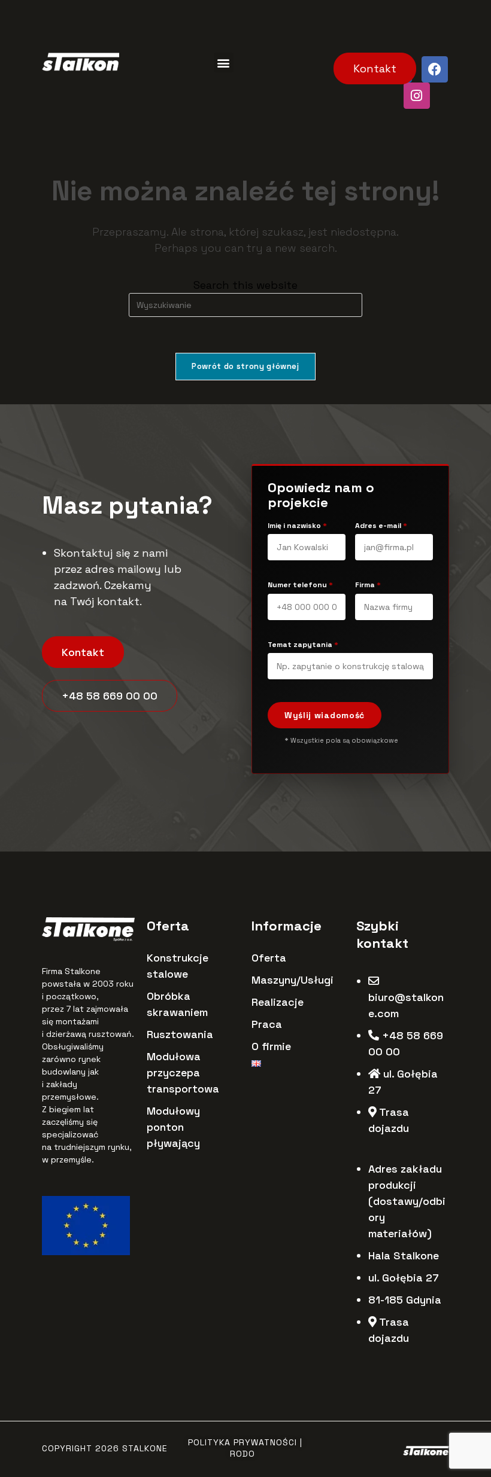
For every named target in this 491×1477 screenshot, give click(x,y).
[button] (224, 62)
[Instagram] (417, 96)
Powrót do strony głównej (245, 366)
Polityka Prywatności (242, 1442)
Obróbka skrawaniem (177, 1004)
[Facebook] (435, 69)
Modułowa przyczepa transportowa (183, 1072)
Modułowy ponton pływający (173, 1127)
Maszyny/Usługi (292, 980)
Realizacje (277, 1002)
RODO (242, 1453)
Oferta (268, 958)
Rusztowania (180, 1034)
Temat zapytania (303, 644)
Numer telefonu (300, 585)
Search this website (245, 285)
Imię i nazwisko (297, 525)
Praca (266, 1024)
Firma (368, 585)
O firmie (271, 1046)
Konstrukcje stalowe (177, 966)
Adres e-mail (381, 525)
